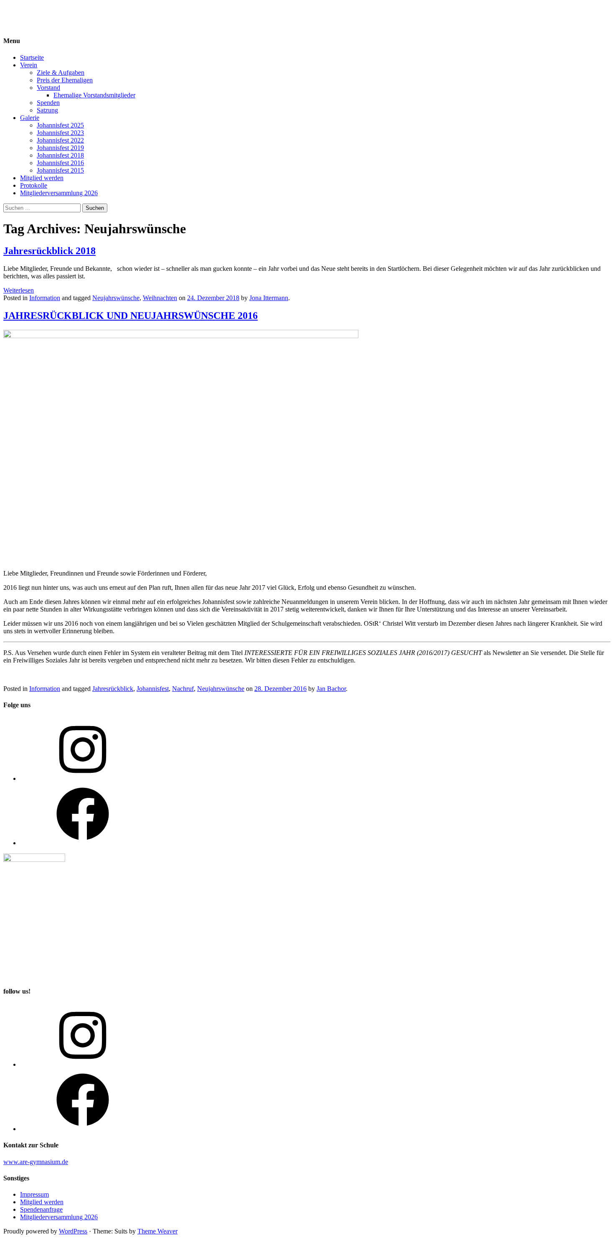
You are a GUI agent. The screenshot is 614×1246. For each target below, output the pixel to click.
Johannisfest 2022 (60, 140)
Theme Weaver (157, 1231)
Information (44, 297)
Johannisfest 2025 (60, 125)
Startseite (32, 57)
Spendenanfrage (41, 1209)
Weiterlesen (18, 290)
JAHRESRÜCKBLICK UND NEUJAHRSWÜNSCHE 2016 (130, 315)
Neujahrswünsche (116, 297)
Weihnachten (160, 297)
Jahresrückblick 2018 (49, 250)
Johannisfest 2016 (60, 162)
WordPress (73, 1231)
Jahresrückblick (112, 688)
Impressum (34, 1194)
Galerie (29, 117)
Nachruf (183, 688)
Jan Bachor (331, 688)
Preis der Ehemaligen (65, 80)
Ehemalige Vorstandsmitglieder (94, 95)
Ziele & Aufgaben (60, 72)
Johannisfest (153, 688)
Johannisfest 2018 (60, 155)
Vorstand (48, 87)
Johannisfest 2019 (60, 147)
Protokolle (33, 185)
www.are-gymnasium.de (35, 1161)
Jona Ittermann (268, 297)
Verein (28, 65)
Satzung (47, 110)
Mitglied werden (41, 177)
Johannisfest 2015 (60, 170)
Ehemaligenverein (27, 10)
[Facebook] (82, 842)
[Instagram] (82, 778)
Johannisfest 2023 (60, 132)
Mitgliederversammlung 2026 (59, 192)
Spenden (48, 102)
